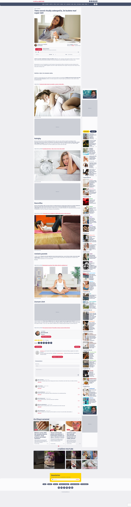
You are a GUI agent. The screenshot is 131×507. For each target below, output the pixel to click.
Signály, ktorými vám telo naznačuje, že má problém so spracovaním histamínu (92, 210)
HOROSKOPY (68, 4)
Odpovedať (39, 382)
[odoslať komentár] (78, 375)
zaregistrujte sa (60, 353)
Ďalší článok (77, 346)
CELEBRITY (47, 4)
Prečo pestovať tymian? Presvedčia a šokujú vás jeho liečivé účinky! (56, 327)
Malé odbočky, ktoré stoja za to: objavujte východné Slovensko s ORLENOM (92, 277)
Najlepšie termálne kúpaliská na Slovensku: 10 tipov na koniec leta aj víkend (92, 151)
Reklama (55, 484)
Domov (35, 8)
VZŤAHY (54, 4)
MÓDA (75, 4)
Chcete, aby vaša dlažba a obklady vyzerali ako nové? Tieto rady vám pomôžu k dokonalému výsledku (92, 316)
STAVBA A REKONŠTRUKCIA (92, 334)
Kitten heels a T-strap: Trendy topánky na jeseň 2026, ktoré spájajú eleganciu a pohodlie (92, 172)
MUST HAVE (91, 188)
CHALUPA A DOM (92, 352)
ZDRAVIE (61, 4)
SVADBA (82, 4)
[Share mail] (51, 343)
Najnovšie (93, 131)
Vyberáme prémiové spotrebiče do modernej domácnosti (92, 374)
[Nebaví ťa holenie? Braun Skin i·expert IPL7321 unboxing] (73, 464)
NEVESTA (91, 179)
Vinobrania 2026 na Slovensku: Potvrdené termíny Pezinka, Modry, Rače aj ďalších (92, 143)
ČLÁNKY (91, 253)
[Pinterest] (95, 1)
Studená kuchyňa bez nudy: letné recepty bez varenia (92, 381)
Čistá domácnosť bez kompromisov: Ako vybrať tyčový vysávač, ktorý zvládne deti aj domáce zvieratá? (93, 393)
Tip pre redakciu (84, 484)
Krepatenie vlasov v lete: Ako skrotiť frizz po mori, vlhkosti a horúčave (93, 164)
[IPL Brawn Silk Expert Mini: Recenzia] (89, 464)
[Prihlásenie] (94, 4)
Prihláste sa (42, 351)
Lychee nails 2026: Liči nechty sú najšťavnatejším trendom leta (93, 158)
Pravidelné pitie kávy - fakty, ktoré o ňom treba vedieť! (53, 148)
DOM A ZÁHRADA (92, 301)
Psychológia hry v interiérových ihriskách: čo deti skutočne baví (92, 297)
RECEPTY (58, 4)
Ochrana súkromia (75, 484)
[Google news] (69, 488)
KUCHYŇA (91, 370)
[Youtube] (91, 1)
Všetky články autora (46, 336)
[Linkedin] (96, 1)
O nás (44, 484)
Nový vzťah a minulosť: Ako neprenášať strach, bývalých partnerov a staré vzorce (92, 221)
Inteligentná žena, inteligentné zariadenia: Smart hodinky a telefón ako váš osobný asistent (93, 266)
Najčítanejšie (86, 131)
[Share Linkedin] (49, 343)
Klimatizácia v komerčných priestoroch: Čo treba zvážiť (92, 346)
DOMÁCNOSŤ (92, 312)
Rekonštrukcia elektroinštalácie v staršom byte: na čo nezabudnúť (92, 338)
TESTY (65, 4)
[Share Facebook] (39, 343)
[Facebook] (89, 1)
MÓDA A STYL (92, 235)
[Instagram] (93, 1)
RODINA (91, 225)
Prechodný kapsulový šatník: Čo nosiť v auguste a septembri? (93, 135)
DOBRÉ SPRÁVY (92, 273)
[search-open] (96, 4)
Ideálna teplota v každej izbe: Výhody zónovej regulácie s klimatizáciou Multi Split (92, 364)
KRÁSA (43, 4)
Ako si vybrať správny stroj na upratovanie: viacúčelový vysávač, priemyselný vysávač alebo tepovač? (92, 326)
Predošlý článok (38, 346)
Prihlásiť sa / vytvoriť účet (57, 356)
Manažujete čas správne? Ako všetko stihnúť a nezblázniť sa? (54, 265)
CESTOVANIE (79, 4)
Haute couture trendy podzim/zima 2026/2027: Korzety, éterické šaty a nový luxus (92, 239)
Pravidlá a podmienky (64, 484)
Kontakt (49, 484)
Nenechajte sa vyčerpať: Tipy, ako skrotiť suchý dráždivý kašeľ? (92, 257)
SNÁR (72, 4)
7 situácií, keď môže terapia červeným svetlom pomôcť (92, 202)
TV (88, 4)
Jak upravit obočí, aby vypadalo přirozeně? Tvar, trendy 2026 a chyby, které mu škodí (92, 247)
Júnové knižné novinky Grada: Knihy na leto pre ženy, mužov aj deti (92, 401)
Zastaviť (37, 54)
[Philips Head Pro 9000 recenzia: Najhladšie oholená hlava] (89, 455)
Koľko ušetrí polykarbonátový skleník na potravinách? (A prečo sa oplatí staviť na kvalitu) (92, 305)
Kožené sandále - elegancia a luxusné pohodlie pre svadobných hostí (92, 192)
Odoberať (77, 479)
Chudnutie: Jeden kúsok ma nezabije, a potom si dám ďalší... (52, 84)
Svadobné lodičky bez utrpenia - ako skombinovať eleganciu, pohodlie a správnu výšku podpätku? (93, 183)
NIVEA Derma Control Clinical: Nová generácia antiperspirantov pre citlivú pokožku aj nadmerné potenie (92, 286)
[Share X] (44, 343)
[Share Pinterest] (46, 343)
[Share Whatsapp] (41, 343)
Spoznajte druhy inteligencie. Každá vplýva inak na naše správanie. (57, 213)
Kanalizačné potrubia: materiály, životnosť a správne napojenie (91, 356)
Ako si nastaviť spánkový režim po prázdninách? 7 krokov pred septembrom (92, 228)
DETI (90, 293)
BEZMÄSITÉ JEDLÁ (92, 378)
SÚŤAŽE (86, 4)
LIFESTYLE (51, 4)
